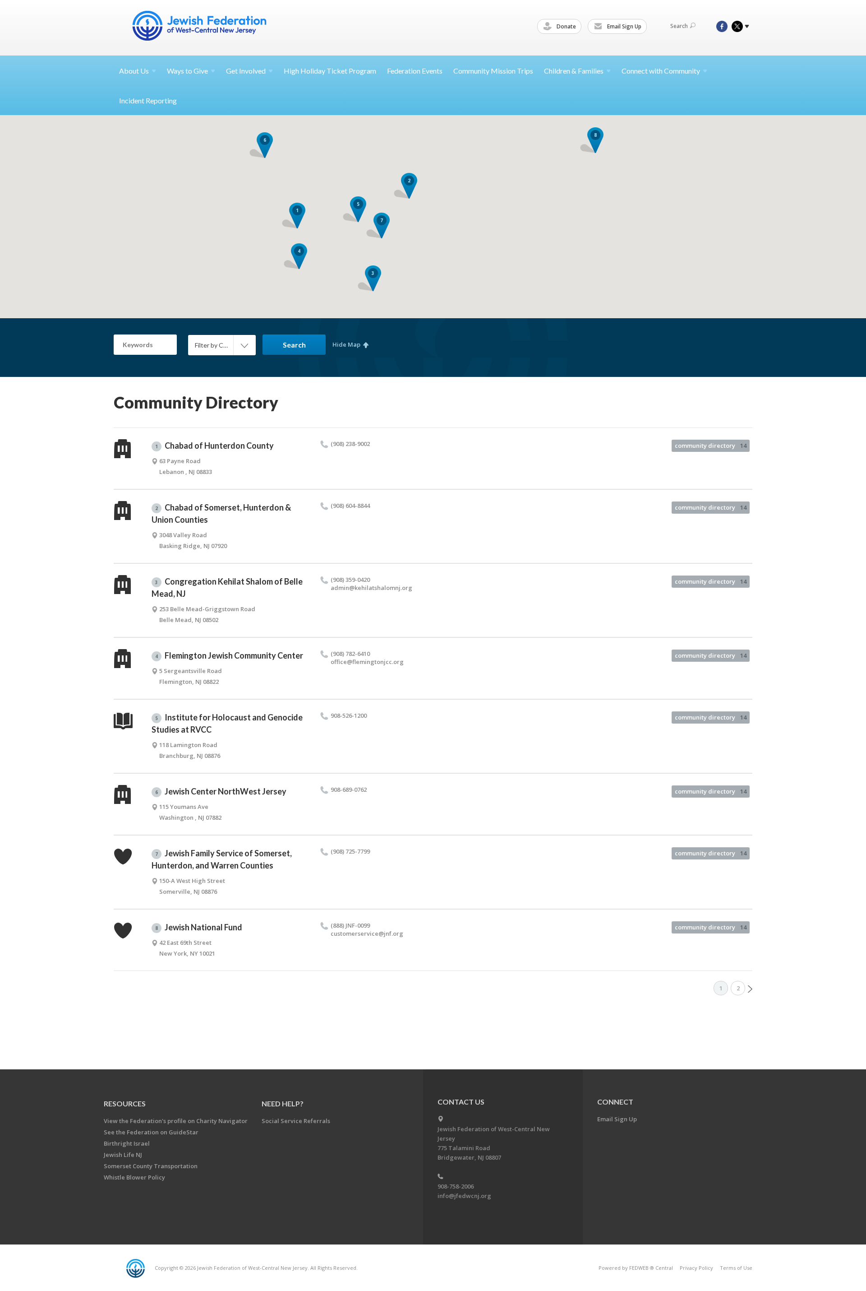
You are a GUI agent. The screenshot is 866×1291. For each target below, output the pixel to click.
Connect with (661, 70)
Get (246, 70)
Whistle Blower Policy (134, 1177)
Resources (125, 1103)
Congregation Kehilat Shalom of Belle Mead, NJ (227, 587)
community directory (710, 445)
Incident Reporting (148, 100)
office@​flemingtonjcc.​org (367, 662)
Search (679, 26)
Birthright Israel (127, 1143)
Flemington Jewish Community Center (229, 655)
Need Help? (283, 1103)
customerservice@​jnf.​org (367, 933)
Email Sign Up (623, 26)
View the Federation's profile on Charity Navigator (176, 1121)
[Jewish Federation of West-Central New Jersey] (200, 27)
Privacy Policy (696, 1267)
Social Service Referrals (296, 1121)
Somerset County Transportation (151, 1166)
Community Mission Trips (493, 70)
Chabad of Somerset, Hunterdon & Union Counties (221, 513)
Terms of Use (736, 1267)
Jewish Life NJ (123, 1155)
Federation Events (414, 70)
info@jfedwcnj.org (464, 1196)
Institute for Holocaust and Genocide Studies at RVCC (227, 723)
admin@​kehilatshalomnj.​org (371, 588)
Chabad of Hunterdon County (214, 445)
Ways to (187, 70)
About (134, 70)
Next (750, 989)
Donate (565, 26)
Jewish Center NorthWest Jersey (220, 791)
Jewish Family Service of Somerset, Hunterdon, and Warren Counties (222, 859)
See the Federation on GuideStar (151, 1132)
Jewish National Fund (198, 927)
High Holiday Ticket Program (330, 70)
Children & (573, 70)
